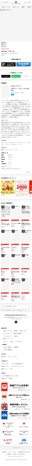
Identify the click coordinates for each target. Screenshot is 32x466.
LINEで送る (17, 76)
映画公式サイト (4, 166)
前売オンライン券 (6, 7)
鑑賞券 (23, 7)
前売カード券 (16, 7)
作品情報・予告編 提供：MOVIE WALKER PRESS (10, 168)
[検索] (3, 306)
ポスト (6, 76)
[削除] (29, 306)
